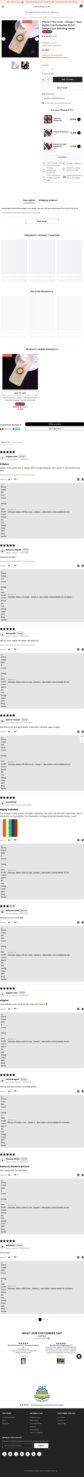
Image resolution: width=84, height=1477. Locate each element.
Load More (62, 157)
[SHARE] (44, 79)
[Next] (37, 39)
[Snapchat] (28, 1454)
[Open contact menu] (79, 1356)
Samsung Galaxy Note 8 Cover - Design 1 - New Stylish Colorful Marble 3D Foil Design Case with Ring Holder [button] (38, 872)
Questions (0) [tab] (16, 442)
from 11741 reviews (41, 1338)
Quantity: (45, 65)
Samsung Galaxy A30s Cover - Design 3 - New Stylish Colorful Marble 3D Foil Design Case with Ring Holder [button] (40, 1288)
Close (82, 2)
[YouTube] (33, 1454)
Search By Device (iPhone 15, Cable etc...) (43, 12)
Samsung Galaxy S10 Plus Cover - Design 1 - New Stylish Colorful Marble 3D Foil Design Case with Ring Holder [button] (38, 512)
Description (29, 200)
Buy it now (62, 88)
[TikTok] (22, 1454)
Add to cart (67, 79)
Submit (41, 1446)
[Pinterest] (16, 1454)
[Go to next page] (48, 1319)
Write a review (54, 424)
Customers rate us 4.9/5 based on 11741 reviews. (47, 1405)
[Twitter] (39, 1454)
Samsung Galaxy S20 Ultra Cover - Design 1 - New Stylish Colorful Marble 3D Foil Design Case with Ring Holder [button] (39, 764)
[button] (46, 36)
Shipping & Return (48, 200)
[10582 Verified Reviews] (42, 1402)
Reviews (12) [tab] (5, 442)
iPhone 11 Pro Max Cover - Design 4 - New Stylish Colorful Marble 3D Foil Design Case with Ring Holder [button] (38, 1122)
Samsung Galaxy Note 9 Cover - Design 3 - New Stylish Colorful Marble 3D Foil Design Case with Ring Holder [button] (38, 682)
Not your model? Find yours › (54, 98)
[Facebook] (4, 1454)
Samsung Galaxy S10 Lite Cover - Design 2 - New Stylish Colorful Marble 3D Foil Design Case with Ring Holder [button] (38, 955)
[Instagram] (10, 1454)
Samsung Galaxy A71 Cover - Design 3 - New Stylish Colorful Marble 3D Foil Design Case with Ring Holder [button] (40, 597)
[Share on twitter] (82, 479)
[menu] (3, 6)
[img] (42, 1336)
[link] (14, 277)
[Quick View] (36, 362)
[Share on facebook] (78, 479)
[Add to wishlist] (48, 79)
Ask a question (54, 428)
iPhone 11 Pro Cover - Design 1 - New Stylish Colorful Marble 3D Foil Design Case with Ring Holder (20, 399)
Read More (42, 221)
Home (4, 18)
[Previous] (3, 39)
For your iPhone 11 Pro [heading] (62, 110)
